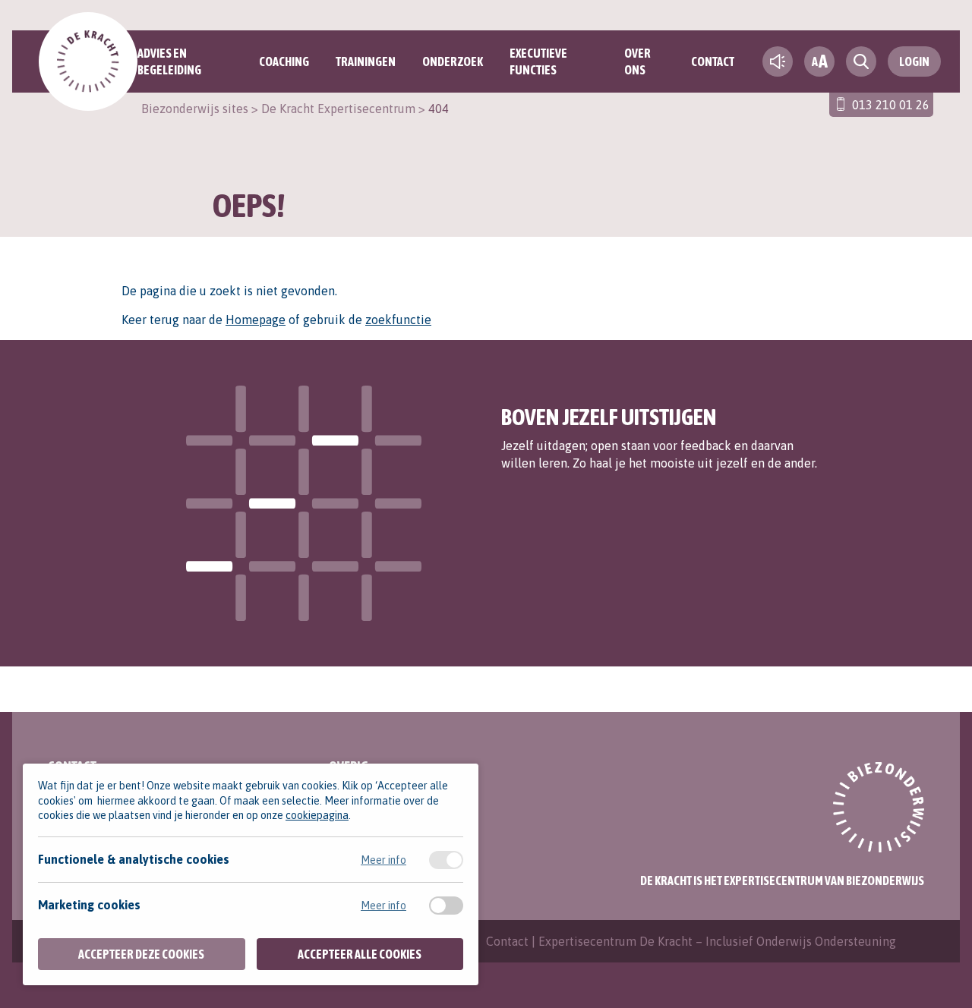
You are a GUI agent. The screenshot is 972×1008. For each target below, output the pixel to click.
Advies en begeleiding (169, 61)
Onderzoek (452, 61)
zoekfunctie (398, 319)
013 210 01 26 (890, 105)
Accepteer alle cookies (359, 954)
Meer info (383, 860)
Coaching (284, 61)
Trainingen (366, 61)
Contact (712, 61)
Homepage (256, 319)
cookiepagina (317, 815)
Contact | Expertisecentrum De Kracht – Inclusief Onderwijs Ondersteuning (691, 941)
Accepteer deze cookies (141, 954)
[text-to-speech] (777, 61)
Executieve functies (538, 61)
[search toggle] (861, 61)
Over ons (637, 61)
